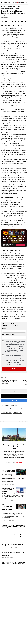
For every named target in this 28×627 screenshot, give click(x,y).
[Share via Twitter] (6, 21)
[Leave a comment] (22, 21)
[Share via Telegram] (12, 21)
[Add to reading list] (25, 21)
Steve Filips (3, 15)
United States (5, 415)
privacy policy (10, 362)
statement (15, 270)
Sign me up (14, 368)
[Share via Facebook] (2, 21)
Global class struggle (6, 412)
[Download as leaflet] (18, 21)
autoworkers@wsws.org (15, 318)
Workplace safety (17, 412)
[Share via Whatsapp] (9, 21)
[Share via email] (15, 21)
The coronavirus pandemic (16, 408)
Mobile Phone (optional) (9, 334)
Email (4, 328)
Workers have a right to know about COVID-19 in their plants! (10, 381)
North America (14, 415)
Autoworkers (5, 408)
